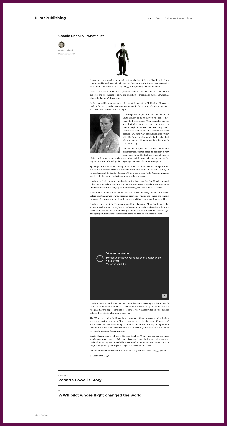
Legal (189, 18)
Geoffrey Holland (65, 50)
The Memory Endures (174, 18)
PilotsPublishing (50, 18)
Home (150, 18)
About (158, 18)
